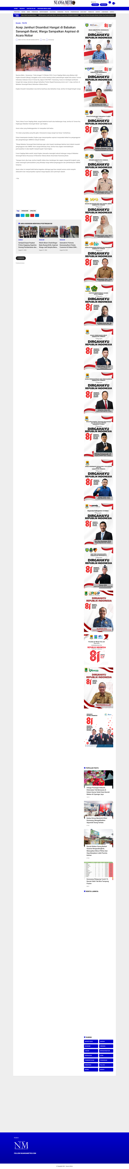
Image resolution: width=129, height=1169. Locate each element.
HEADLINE (25, 210)
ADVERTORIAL (89, 1041)
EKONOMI (87, 1046)
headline (41, 240)
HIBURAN (102, 1046)
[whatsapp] (27, 215)
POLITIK (24, 23)
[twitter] (16, 3)
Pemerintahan (75, 12)
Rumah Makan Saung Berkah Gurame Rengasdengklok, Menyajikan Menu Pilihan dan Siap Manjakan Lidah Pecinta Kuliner (97, 850)
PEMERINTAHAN (89, 1060)
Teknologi (91, 12)
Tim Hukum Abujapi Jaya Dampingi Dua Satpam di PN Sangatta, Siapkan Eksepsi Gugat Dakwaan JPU (38, 15)
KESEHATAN (88, 1055)
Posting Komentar (20, 263)
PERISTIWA (88, 1065)
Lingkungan (105, 12)
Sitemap (95, 4)
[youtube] (20, 3)
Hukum (23, 12)
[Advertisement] (48, 106)
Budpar (98, 12)
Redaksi (103, 4)
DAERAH (102, 1041)
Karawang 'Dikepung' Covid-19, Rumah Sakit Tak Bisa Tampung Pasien (98, 881)
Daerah (112, 12)
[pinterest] (32, 215)
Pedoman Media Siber (44, 8)
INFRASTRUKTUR (105, 1051)
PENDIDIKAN (103, 1060)
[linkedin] (37, 215)
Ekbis (28, 12)
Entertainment (44, 12)
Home (16, 8)
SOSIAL (87, 1069)
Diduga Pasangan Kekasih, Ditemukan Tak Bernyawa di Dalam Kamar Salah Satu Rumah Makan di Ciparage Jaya (98, 791)
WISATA (102, 1069)
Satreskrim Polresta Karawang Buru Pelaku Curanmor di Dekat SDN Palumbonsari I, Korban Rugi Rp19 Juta (68, 245)
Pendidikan (35, 12)
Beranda (18, 23)
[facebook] (13, 3)
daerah (20, 240)
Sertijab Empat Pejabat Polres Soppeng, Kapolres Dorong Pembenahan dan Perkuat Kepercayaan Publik (27, 245)
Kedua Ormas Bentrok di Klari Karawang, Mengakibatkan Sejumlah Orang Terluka (97, 820)
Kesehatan (60, 12)
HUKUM (87, 1051)
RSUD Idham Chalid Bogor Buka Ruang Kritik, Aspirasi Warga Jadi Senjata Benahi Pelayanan (48, 245)
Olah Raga (53, 12)
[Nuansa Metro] (64, 5)
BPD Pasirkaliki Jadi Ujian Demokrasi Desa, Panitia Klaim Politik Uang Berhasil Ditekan (80, 15)
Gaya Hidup (83, 12)
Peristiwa (17, 12)
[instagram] (18, 3)
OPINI (101, 1055)
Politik (67, 12)
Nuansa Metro (69, 1166)
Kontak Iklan (31, 8)
